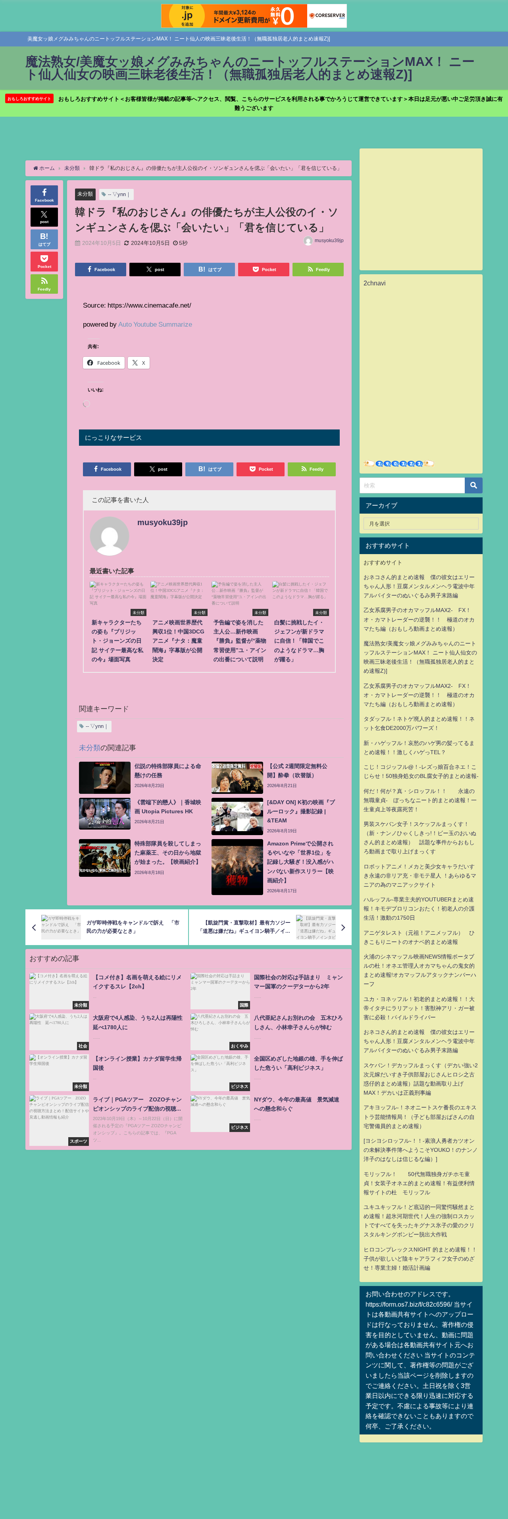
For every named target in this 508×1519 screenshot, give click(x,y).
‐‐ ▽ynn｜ (119, 194)
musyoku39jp (329, 240)
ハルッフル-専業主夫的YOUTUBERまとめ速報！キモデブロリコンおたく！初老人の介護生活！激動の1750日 (419, 908)
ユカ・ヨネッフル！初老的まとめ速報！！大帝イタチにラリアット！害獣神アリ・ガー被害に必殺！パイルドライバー (419, 1008)
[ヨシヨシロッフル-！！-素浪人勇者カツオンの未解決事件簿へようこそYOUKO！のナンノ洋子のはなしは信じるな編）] (421, 1150)
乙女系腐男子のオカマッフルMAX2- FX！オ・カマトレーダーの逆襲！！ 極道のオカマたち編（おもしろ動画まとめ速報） (419, 619)
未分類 (85, 193)
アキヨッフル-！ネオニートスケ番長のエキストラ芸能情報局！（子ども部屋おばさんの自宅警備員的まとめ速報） (420, 1116)
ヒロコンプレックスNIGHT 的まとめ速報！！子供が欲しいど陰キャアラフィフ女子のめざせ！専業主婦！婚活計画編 (420, 1259)
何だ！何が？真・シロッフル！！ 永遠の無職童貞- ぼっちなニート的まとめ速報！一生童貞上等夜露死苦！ (420, 800)
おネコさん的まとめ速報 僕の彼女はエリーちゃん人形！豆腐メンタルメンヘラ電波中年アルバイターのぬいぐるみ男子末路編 (419, 586)
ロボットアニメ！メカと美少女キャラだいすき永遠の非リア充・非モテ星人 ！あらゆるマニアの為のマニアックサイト (420, 876)
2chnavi (375, 283)
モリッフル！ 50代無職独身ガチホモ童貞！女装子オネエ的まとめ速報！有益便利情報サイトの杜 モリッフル (419, 1183)
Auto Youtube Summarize (155, 324)
